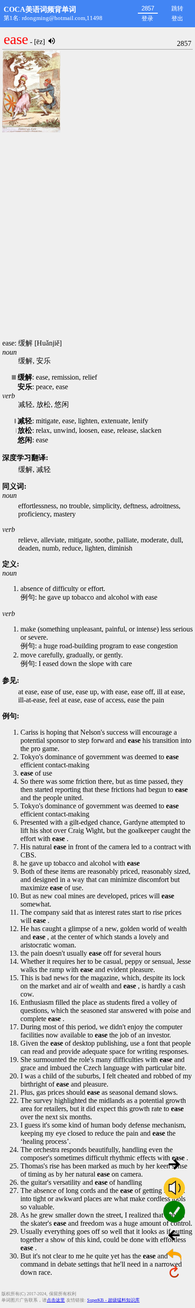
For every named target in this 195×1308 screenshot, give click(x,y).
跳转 (177, 8)
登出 (177, 18)
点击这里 (56, 1300)
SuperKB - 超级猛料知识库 (113, 1300)
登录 (147, 18)
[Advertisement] (97, 236)
